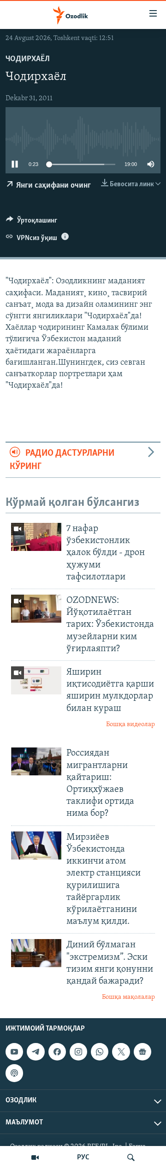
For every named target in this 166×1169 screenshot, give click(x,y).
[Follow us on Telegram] (35, 1051)
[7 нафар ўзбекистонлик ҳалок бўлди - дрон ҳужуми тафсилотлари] (36, 537)
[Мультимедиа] (35, 1157)
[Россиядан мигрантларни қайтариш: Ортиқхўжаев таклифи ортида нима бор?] (36, 761)
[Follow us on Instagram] (78, 1051)
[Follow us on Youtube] (14, 1051)
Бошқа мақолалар (128, 997)
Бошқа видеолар (130, 724)
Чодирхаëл (28, 59)
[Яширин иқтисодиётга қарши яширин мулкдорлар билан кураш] (36, 680)
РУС (83, 1157)
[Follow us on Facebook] (57, 1051)
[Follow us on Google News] (142, 1051)
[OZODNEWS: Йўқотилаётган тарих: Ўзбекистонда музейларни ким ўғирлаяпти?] (36, 609)
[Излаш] (131, 1157)
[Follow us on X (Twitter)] (121, 1051)
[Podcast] (14, 1073)
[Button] (31, 222)
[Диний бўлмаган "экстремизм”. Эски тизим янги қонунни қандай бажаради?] (36, 953)
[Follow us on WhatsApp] (99, 1051)
